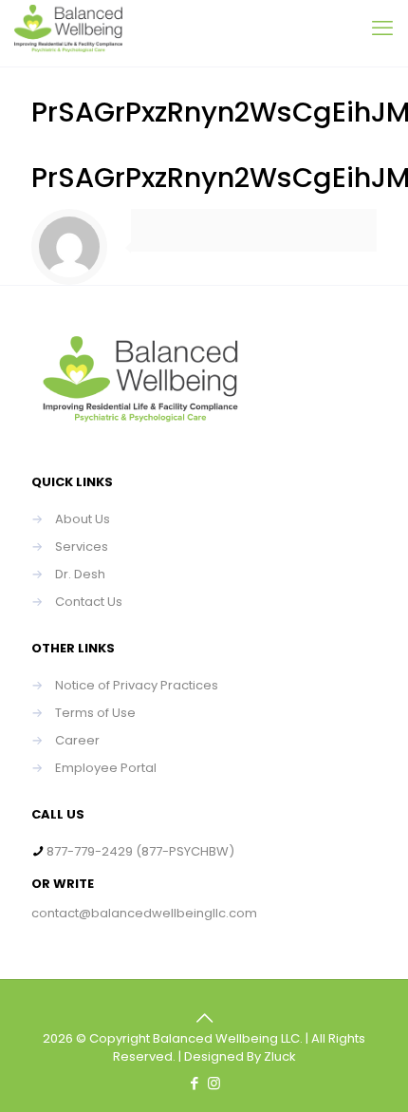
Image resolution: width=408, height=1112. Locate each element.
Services (81, 546)
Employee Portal (106, 768)
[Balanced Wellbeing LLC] (68, 33)
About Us (82, 519)
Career (77, 740)
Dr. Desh (80, 574)
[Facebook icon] (194, 1083)
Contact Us (88, 602)
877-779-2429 (90, 851)
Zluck (280, 1056)
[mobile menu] (382, 28)
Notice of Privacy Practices (136, 685)
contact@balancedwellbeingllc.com (144, 913)
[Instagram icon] (214, 1083)
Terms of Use (95, 713)
